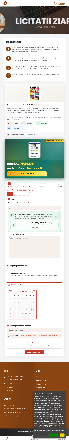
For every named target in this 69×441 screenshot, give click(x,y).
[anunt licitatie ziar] (8, 49)
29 (30, 313)
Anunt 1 (10, 194)
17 (10, 309)
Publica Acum (28, 174)
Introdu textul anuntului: (17, 234)
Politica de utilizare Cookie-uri (12, 412)
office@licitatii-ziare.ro (13, 383)
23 (33, 309)
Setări (62, 435)
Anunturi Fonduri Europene (43, 391)
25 (14, 313)
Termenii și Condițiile (32, 335)
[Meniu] (5, 3)
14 (26, 306)
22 (30, 309)
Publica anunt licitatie (42, 380)
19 (18, 309)
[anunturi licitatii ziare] (8, 58)
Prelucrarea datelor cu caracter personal (15, 408)
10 (10, 306)
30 (33, 313)
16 (33, 306)
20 (22, 309)
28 (26, 313)
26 (18, 313)
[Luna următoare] (34, 291)
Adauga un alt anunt (22, 194)
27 (22, 313)
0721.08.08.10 (11, 388)
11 (14, 306)
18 (14, 309)
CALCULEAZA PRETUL (33, 352)
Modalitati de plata (41, 384)
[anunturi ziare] (8, 75)
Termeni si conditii (9, 405)
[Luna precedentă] (10, 291)
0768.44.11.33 (11, 390)
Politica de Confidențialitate (49, 335)
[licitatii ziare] (59, 3)
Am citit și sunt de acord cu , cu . (33, 335)
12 (18, 306)
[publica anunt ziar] (8, 68)
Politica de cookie (39, 430)
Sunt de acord (53, 435)
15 (29, 306)
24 (11, 313)
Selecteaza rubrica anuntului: (18, 203)
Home (37, 377)
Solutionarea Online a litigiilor (12, 416)
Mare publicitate (40, 387)
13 (22, 306)
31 (10, 317)
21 (26, 309)
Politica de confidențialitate (55, 430)
